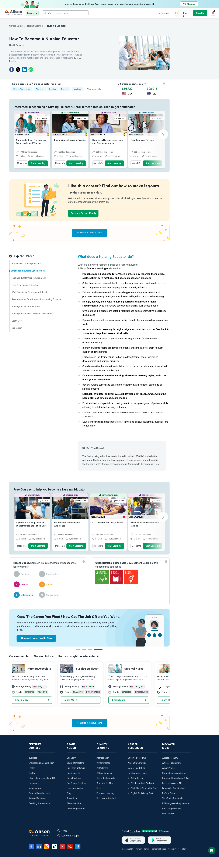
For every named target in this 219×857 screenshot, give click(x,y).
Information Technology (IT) (42, 778)
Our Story (71, 758)
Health (32, 773)
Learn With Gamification (173, 788)
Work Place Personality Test (144, 788)
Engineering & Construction (41, 763)
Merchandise (168, 813)
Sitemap (185, 849)
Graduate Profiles (105, 783)
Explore (31, 13)
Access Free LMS (170, 758)
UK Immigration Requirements (176, 803)
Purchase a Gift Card (106, 798)
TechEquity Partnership (173, 798)
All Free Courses (104, 773)
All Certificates (103, 763)
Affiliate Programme (171, 763)
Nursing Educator (56, 25)
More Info (22, 163)
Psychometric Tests (137, 773)
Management (35, 788)
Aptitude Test (137, 778)
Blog (69, 793)
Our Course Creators (76, 783)
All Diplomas (102, 768)
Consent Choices (159, 849)
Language (33, 783)
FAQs (64, 830)
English (32, 768)
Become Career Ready (83, 213)
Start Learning (38, 163)
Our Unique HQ (73, 773)
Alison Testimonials (106, 778)
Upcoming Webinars (171, 808)
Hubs (99, 788)
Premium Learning (105, 793)
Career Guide (16, 25)
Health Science (35, 25)
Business (33, 758)
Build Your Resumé (137, 758)
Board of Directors (75, 763)
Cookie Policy (173, 849)
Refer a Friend (168, 793)
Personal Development (39, 793)
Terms (146, 849)
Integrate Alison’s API (172, 783)
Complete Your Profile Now (36, 638)
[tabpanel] (89, 628)
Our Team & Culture (76, 768)
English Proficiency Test (142, 793)
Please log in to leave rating (89, 232)
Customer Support (71, 835)
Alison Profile (168, 768)
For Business (164, 13)
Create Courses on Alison (174, 773)
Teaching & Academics (39, 803)
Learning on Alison (75, 788)
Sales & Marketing (37, 798)
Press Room (72, 798)
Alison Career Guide (137, 763)
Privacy (139, 849)
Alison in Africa (74, 803)
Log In (185, 13)
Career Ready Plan (136, 768)
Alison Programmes (76, 808)
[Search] (45, 13)
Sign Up (200, 13)
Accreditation (103, 758)
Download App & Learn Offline (176, 778)
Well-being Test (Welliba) (142, 783)
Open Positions (74, 778)
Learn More (22, 700)
